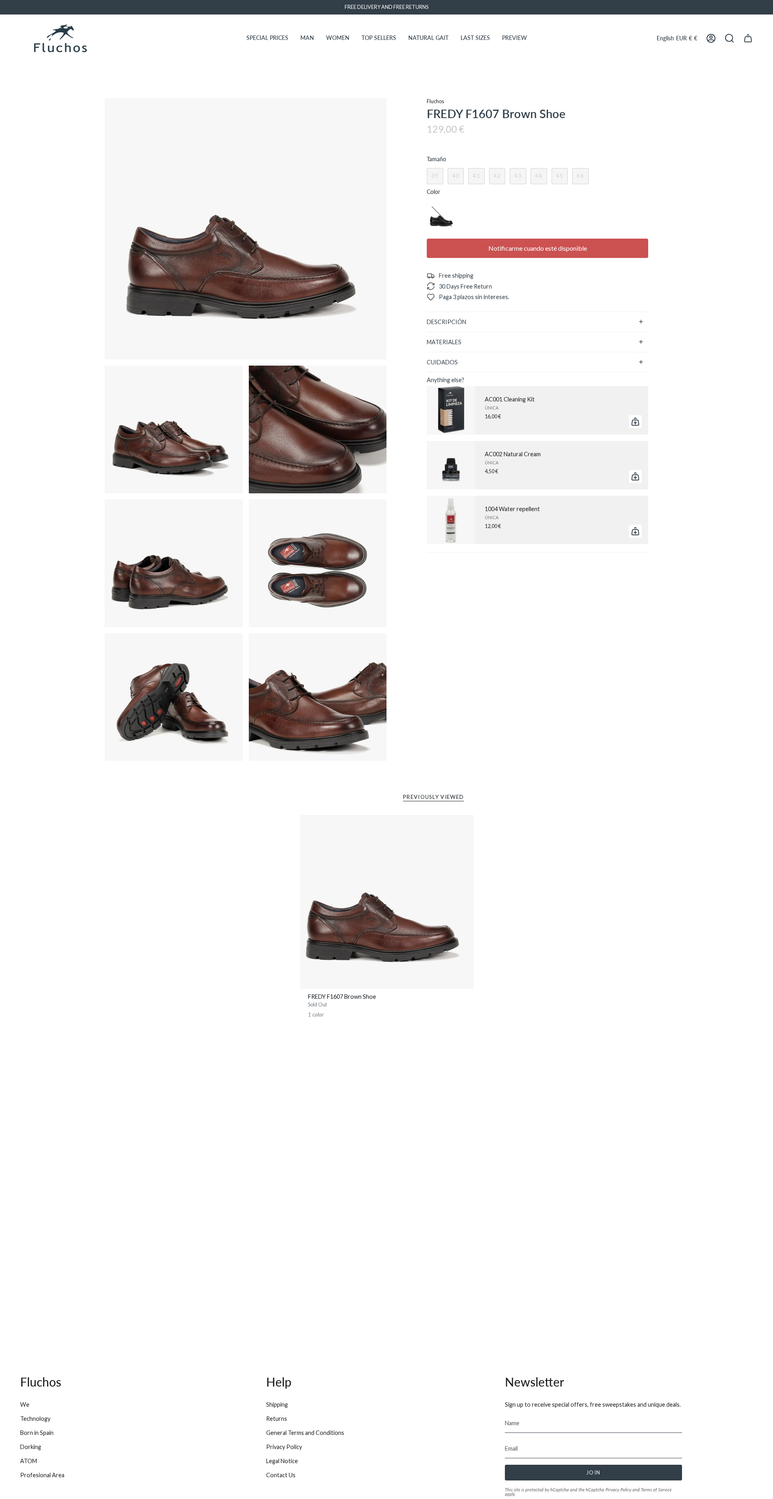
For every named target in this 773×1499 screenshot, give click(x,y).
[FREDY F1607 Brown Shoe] (386, 902)
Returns (276, 1418)
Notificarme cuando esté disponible (537, 248)
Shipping (277, 1404)
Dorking (30, 1446)
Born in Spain (37, 1432)
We (24, 1404)
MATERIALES (444, 342)
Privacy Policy (284, 1446)
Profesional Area (42, 1475)
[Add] (635, 421)
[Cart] (748, 38)
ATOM (28, 1460)
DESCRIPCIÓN (446, 321)
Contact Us (281, 1475)
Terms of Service (656, 1489)
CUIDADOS (442, 362)
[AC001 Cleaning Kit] (451, 410)
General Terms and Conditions (305, 1432)
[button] (267, 38)
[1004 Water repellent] (451, 520)
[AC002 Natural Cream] (451, 465)
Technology (35, 1418)
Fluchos (435, 101)
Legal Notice (282, 1460)
